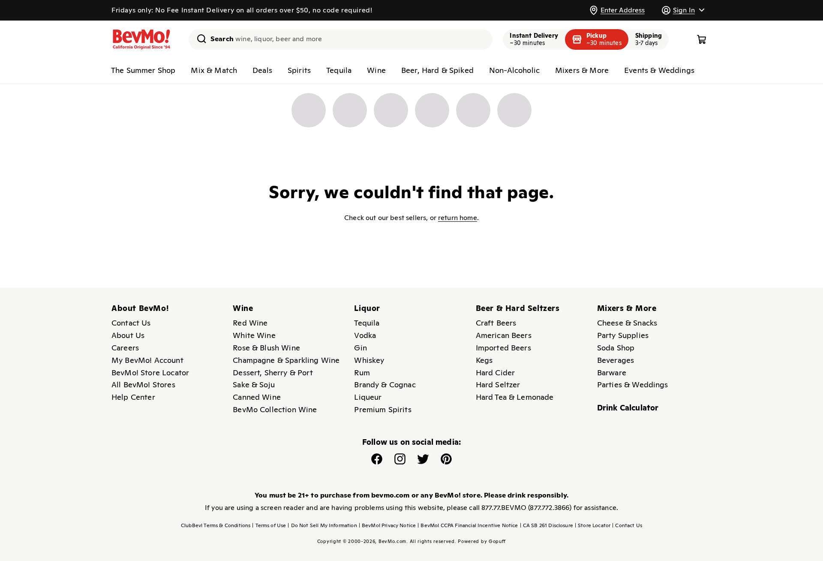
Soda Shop (615, 348)
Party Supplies (623, 335)
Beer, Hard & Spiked (437, 70)
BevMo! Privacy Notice (387, 525)
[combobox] (340, 39)
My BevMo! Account (147, 360)
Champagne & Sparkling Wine (286, 360)
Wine (376, 70)
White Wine (254, 335)
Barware (611, 372)
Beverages (615, 360)
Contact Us (131, 323)
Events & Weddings (659, 70)
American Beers (504, 335)
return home (457, 217)
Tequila (338, 70)
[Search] (198, 38)
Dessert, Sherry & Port (273, 372)
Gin (360, 348)
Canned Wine (257, 397)
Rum (361, 372)
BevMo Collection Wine (275, 409)
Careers (125, 348)
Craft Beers (496, 323)
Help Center (133, 397)
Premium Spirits (382, 409)
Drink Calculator (628, 408)
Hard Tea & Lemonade (515, 397)
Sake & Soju (254, 384)
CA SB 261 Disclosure (546, 525)
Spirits (299, 70)
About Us (127, 335)
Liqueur (367, 397)
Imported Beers (503, 348)
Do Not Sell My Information (322, 525)
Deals (262, 70)
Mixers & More (582, 70)
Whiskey (369, 360)
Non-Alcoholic (514, 70)
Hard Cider (495, 372)
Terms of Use (269, 525)
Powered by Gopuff (482, 541)
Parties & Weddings (632, 384)
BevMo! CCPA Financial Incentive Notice (468, 525)
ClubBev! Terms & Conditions (215, 525)
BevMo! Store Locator (150, 372)
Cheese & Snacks (627, 323)
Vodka (365, 335)
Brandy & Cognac (384, 384)
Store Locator (592, 525)
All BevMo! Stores (143, 384)
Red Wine (250, 323)
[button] (683, 10)
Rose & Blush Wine (266, 348)
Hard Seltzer (498, 384)
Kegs (484, 360)
